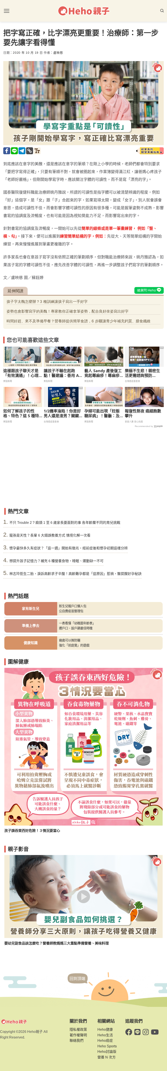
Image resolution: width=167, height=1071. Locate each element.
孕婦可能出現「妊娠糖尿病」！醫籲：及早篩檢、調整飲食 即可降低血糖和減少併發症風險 (102, 413)
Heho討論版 (106, 1051)
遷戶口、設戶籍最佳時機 (75, 628)
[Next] (154, 745)
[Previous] (13, 745)
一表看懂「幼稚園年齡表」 (77, 623)
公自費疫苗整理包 (71, 611)
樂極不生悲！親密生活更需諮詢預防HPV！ (142, 373)
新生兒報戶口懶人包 (72, 606)
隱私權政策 (78, 1029)
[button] (6, 11)
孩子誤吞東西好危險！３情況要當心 (32, 830)
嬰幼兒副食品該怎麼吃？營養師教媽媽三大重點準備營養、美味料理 (56, 943)
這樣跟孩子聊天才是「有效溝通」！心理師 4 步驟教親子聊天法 (21, 373)
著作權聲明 (78, 1035)
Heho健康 (105, 1029)
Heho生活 (105, 1035)
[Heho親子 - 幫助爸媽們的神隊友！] (83, 11)
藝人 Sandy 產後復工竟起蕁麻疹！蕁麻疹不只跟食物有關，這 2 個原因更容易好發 (103, 373)
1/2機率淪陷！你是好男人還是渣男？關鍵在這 (62, 413)
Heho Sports (107, 1046)
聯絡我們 (77, 1040)
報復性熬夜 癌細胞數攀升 (143, 413)
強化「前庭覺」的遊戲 (74, 645)
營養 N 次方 (106, 1057)
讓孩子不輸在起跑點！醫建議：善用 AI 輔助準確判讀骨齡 (62, 373)
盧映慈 (58, 52)
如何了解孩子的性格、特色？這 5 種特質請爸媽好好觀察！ (21, 413)
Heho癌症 (105, 1040)
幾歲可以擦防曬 (69, 640)
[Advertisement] (83, 473)
